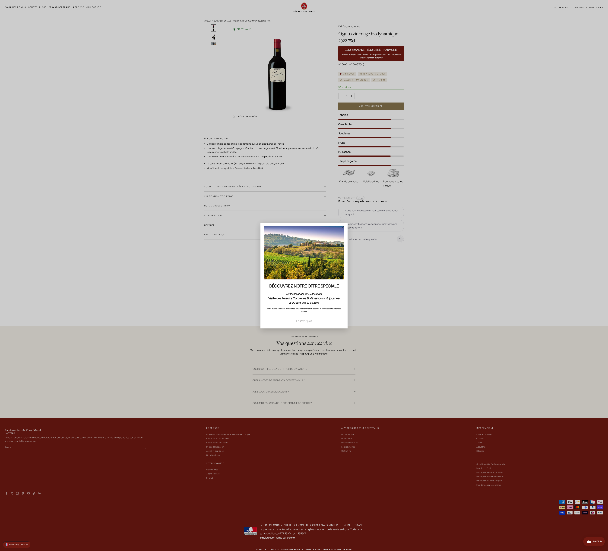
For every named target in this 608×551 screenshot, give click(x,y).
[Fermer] (343, 227)
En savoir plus (304, 321)
